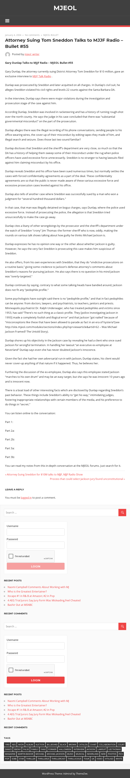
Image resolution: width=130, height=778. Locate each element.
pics (121, 753)
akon (21, 744)
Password (12, 539)
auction (40, 744)
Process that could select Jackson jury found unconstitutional (86, 479)
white (119, 758)
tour (86, 758)
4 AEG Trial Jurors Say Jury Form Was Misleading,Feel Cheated (44, 600)
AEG (14, 744)
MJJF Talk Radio (41, 76)
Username (12, 526)
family (34, 749)
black (63, 744)
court (121, 744)
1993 (7, 744)
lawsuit (102, 749)
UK (92, 758)
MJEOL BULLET (50, 34)
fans (43, 749)
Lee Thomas (114, 749)
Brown (72, 744)
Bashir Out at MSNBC (20, 605)
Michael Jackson (56, 753)
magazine (10, 753)
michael (40, 753)
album (29, 744)
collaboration (107, 744)
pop (7, 758)
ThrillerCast (58, 758)
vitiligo (109, 758)
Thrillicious (74, 758)
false (26, 749)
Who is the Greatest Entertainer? (27, 591)
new (103, 753)
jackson (91, 749)
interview (79, 749)
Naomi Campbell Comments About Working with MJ (38, 587)
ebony (17, 749)
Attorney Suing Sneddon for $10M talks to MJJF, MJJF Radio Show (45, 474)
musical (80, 753)
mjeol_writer (32, 54)
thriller (30, 758)
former (52, 749)
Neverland (93, 753)
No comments (32, 34)
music (70, 753)
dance (8, 749)
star (21, 758)
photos (112, 753)
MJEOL (65, 8)
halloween (65, 749)
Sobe (14, 758)
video (100, 758)
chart (93, 744)
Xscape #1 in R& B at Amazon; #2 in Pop (31, 596)
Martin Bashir (25, 753)
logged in (26, 497)
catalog (83, 744)
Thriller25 (43, 758)
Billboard (52, 744)
